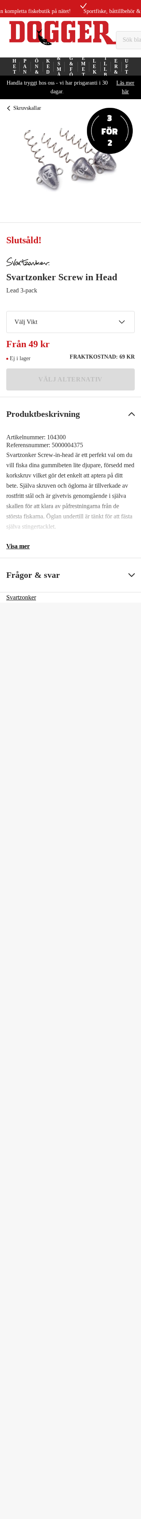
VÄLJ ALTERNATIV (70, 379)
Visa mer (18, 546)
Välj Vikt (25, 321)
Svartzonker (21, 597)
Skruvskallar (27, 108)
